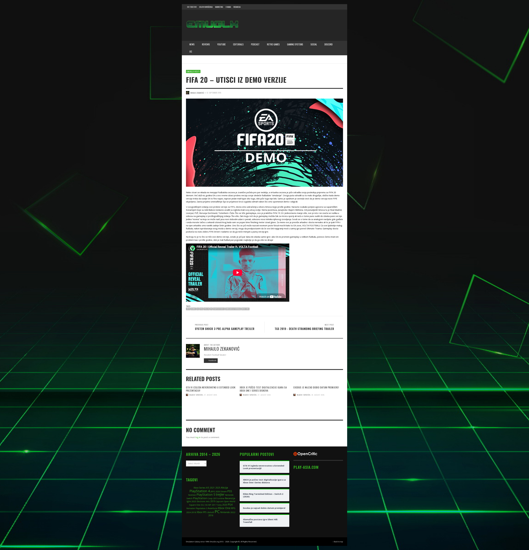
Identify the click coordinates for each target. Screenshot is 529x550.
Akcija (224, 487)
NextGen (192, 495)
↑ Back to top (338, 541)
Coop (210, 498)
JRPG (212, 491)
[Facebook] (318, 7)
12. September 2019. (214, 92)
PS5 (229, 491)
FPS (205, 512)
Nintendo (225, 512)
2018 (193, 512)
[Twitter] (329, 7)
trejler (220, 494)
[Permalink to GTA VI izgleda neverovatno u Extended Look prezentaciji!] (211, 411)
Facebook (212, 360)
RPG (233, 508)
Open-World (229, 501)
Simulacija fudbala (233, 309)
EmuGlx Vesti (193, 71)
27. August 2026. (211, 395)
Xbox (199, 512)
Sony (219, 504)
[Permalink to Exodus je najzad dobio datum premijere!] (318, 411)
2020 (224, 504)
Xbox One (245, 309)
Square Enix (194, 504)
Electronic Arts (203, 501)
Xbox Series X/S (201, 487)
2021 (212, 487)
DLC (203, 505)
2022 (232, 512)
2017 (214, 504)
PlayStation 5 (206, 495)
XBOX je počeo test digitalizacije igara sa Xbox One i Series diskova (263, 389)
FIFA (201, 309)
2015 (215, 498)
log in (197, 437)
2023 (193, 501)
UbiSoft (210, 512)
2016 (210, 515)
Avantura (212, 508)
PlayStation (200, 498)
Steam (223, 491)
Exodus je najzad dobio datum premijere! (316, 387)
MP (209, 505)
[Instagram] (324, 7)
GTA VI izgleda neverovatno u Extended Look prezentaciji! (210, 389)
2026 (217, 491)
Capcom (219, 501)
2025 (217, 487)
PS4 (230, 504)
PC (211, 309)
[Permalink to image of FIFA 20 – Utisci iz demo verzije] (264, 142)
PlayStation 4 (219, 309)
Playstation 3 (201, 508)
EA (198, 309)
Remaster (190, 508)
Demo (193, 309)
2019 (188, 309)
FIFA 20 (206, 309)
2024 (188, 512)
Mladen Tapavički (196, 395)
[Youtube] (334, 7)
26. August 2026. (318, 395)
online (221, 498)
